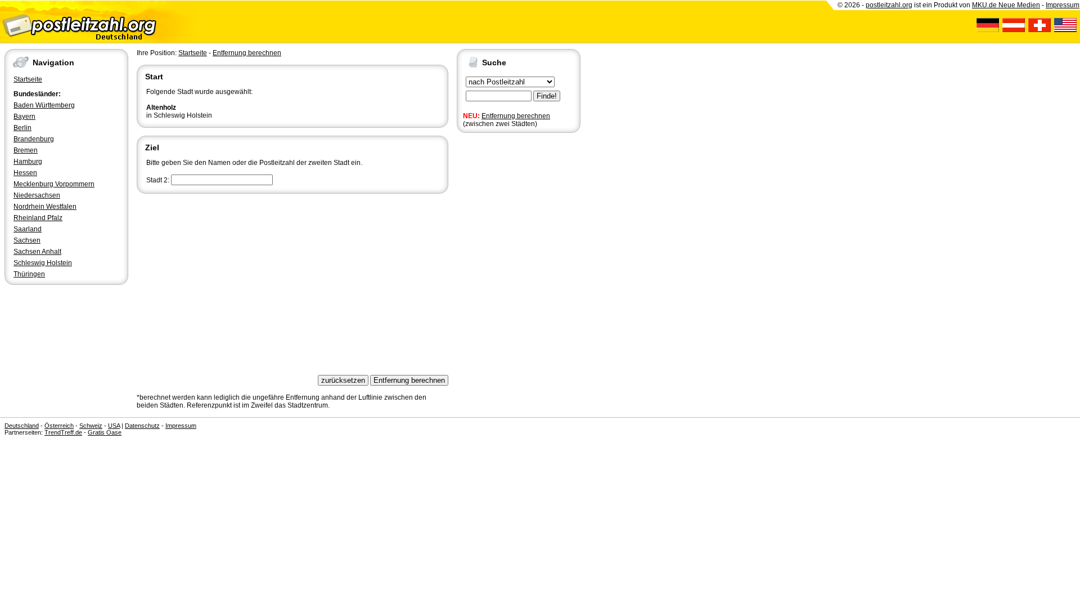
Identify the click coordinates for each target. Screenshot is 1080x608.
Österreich (59, 425)
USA (114, 425)
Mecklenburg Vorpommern (54, 184)
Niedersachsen (37, 195)
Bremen (26, 150)
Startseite (28, 79)
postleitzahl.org (889, 5)
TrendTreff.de (63, 432)
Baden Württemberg (44, 105)
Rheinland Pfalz (38, 218)
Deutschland (21, 425)
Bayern (24, 116)
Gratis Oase (105, 432)
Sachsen (27, 240)
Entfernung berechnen (516, 116)
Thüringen (29, 274)
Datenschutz (142, 425)
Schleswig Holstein (43, 263)
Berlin (23, 128)
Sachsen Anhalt (37, 252)
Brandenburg (34, 139)
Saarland (28, 229)
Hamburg (28, 162)
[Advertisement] (292, 280)
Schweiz (90, 425)
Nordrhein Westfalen (45, 207)
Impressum (1062, 5)
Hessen (25, 173)
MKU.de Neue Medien (1006, 5)
